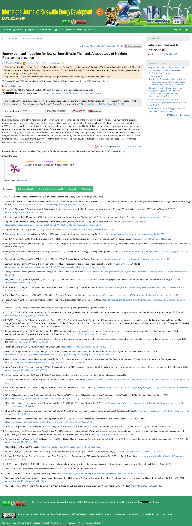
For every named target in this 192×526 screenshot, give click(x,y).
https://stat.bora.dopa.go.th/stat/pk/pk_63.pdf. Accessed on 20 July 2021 (133, 234)
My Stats (154, 502)
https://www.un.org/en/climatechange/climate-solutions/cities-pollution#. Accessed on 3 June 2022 (103, 473)
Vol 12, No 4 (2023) (25, 38)
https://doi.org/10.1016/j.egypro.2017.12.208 (25, 481)
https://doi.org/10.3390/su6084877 (147, 485)
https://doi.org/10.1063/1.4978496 (20, 282)
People (29, 29)
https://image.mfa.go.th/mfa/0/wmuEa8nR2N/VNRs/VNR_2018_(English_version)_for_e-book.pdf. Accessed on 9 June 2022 (59, 354)
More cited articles (179, 115)
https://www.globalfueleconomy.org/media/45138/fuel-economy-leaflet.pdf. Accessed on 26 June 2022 (134, 295)
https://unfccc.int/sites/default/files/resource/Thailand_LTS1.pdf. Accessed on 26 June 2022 (46, 362)
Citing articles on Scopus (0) (51, 189)
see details (22, 180)
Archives (12, 38)
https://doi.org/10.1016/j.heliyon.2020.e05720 (26, 370)
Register (177, 29)
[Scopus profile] (24, 63)
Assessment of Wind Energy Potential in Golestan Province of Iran (167, 109)
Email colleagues (134, 146)
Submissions (45, 29)
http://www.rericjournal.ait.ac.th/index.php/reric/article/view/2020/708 (54, 204)
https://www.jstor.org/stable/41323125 (152, 217)
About (18, 29)
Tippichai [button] (38, 38)
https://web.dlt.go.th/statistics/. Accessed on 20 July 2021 (93, 229)
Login (185, 29)
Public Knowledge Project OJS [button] (63, 523)
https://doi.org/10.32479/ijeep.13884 (22, 442)
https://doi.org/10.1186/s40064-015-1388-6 (25, 212)
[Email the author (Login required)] (18, 63)
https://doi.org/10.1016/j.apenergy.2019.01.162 (26, 315)
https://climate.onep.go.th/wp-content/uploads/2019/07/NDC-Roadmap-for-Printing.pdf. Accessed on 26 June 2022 (56, 398)
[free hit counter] (144, 502)
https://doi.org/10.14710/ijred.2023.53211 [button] (105, 104)
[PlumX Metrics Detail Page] (14, 169)
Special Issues (90, 29)
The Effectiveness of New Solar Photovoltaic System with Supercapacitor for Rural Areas (167, 102)
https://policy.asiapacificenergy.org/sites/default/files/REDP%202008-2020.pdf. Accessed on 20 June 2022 (53, 224)
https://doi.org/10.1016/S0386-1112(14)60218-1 (144, 451)
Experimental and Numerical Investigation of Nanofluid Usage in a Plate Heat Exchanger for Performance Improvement (168, 71)
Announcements (75, 29)
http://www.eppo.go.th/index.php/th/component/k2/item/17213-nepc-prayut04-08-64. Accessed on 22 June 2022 (56, 267)
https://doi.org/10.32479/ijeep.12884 (31, 342)
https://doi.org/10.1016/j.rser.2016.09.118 (152, 238)
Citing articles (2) (26, 189)
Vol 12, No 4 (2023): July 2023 (163, 54)
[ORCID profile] (21, 63)
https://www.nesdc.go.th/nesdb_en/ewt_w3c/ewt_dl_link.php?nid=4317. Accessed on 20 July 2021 (48, 421)
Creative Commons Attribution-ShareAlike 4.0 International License (71, 93)
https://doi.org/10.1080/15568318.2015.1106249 (83, 334)
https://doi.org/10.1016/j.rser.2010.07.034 (115, 434)
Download (115, 146)
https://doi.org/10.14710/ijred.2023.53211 (103, 46)
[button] (3, 89)
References (8, 189)
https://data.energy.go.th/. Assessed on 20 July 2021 (84, 346)
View (107, 146)
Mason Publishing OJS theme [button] (91, 523)
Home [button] (4, 38)
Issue (59, 29)
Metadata (86, 189)
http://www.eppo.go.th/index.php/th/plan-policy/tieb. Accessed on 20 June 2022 (136, 259)
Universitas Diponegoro (29, 523)
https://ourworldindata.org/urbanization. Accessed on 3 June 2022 (70, 446)
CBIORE (97, 514)
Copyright (73, 189)
